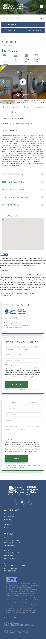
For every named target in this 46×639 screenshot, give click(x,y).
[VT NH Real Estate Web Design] (23, 632)
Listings (8, 293)
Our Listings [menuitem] (9, 514)
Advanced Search (34, 30)
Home (2, 293)
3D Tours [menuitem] (8, 524)
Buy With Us (12, 24)
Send (16, 459)
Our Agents (17, 327)
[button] (42, 18)
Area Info (11, 30)
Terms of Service (16, 467)
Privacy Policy (5, 270)
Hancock (19, 293)
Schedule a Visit (32, 402)
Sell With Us (34, 24)
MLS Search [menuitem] (9, 516)
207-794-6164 (12, 322)
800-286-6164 (10, 558)
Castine (26, 293)
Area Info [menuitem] (8, 519)
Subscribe (16, 384)
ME (13, 293)
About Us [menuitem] (8, 522)
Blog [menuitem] (6, 527)
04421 (32, 293)
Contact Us (8, 327)
